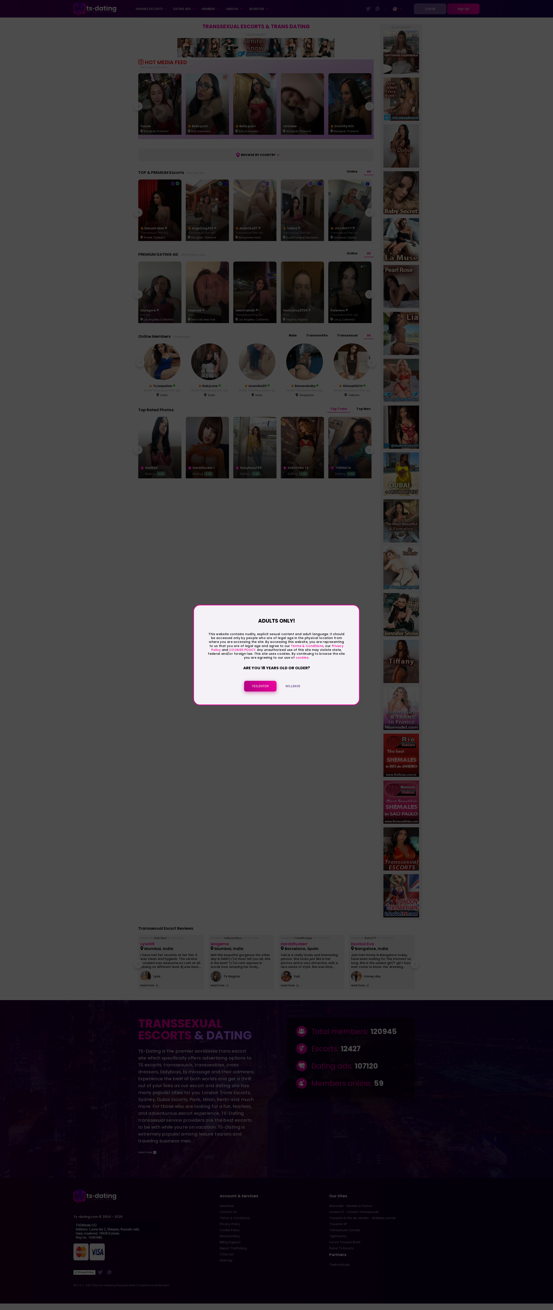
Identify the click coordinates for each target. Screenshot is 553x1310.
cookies (302, 657)
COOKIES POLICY (242, 650)
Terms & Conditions (307, 646)
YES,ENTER (260, 686)
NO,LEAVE (293, 686)
